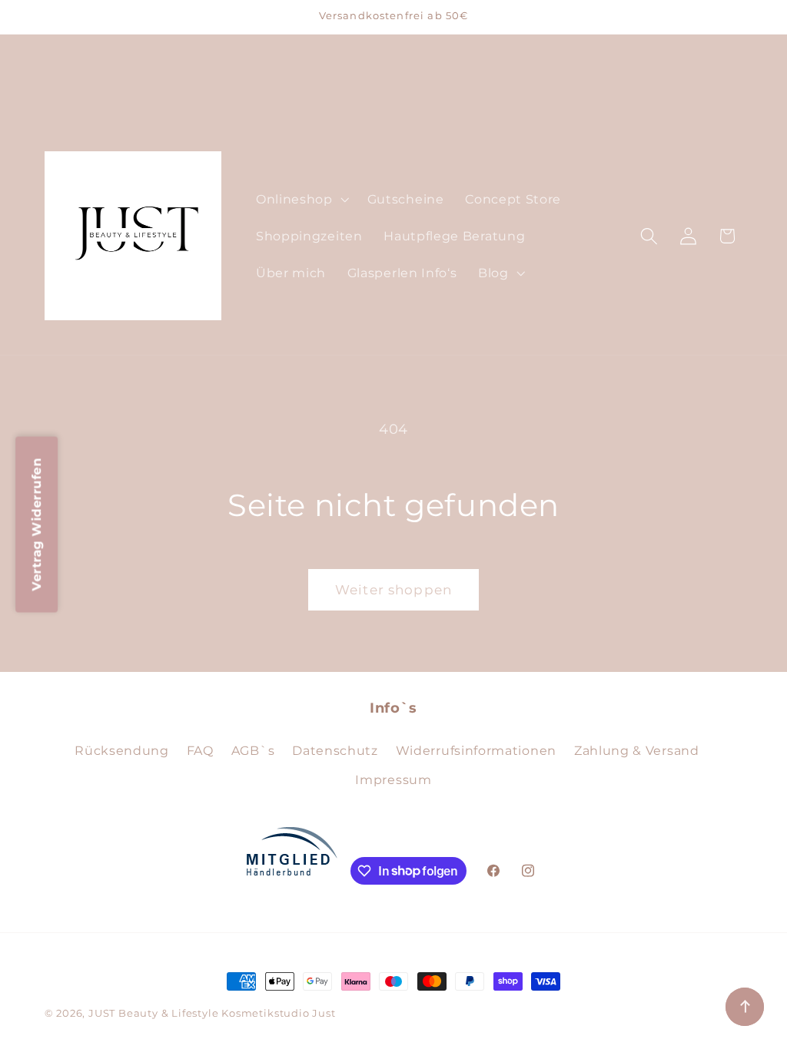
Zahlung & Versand (636, 750)
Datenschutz (335, 750)
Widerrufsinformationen (476, 750)
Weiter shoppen (393, 589)
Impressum (393, 779)
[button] (301, 198)
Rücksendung (122, 750)
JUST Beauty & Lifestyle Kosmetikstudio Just (212, 1013)
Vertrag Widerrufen (36, 524)
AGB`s (252, 750)
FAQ (200, 750)
